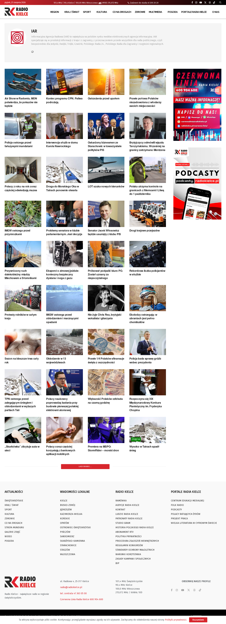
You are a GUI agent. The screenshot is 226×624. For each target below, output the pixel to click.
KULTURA (102, 11)
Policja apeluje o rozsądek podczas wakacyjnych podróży (62, 583)
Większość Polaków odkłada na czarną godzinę (105, 400)
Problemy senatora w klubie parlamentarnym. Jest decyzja (64, 232)
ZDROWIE (140, 11)
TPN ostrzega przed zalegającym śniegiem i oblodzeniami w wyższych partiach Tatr (20, 404)
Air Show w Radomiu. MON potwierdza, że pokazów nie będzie (21, 102)
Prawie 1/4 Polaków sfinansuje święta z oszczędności (106, 360)
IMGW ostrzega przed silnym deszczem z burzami (105, 497)
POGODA (173, 11)
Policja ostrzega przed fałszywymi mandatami (18, 144)
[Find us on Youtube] (201, 2)
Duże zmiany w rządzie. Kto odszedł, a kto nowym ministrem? (62, 539)
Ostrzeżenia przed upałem (103, 98)
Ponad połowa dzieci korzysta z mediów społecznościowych (106, 581)
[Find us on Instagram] (196, 2)
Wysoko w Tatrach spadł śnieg (144, 448)
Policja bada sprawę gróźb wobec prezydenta (145, 360)
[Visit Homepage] (17, 11)
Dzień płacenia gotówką (19, 495)
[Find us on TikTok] (214, 2)
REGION (54, 11)
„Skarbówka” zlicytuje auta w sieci (22, 448)
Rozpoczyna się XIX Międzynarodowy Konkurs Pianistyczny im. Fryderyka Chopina (145, 404)
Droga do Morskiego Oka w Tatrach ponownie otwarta (62, 188)
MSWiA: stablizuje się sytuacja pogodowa (106, 537)
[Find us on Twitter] (205, 2)
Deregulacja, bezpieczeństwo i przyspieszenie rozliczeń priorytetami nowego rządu (23, 539)
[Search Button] (220, 2)
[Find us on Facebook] (192, 2)
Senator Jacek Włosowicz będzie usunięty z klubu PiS (104, 232)
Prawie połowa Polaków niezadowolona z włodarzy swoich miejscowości (145, 102)
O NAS (215, 11)
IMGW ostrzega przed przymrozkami (17, 232)
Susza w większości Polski (21, 580)
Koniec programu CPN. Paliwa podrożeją (64, 100)
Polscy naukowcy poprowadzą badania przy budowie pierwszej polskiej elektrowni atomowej (62, 404)
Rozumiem (198, 620)
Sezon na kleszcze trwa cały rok (22, 360)
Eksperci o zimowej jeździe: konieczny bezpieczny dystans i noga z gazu (62, 274)
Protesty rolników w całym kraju (21, 316)
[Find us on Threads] (210, 2)
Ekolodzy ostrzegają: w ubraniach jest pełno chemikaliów (143, 318)
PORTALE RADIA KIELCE (194, 11)
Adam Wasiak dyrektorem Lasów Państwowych (61, 497)
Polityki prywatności (175, 619)
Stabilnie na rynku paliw (143, 495)
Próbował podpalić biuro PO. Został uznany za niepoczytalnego (105, 274)
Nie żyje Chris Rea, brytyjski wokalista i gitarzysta (104, 316)
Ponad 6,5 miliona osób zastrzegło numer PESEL (144, 581)
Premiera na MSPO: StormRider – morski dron (103, 448)
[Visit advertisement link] (197, 105)
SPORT (87, 11)
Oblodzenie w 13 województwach (56, 360)
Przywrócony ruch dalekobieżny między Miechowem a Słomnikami (20, 274)
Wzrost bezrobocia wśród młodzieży (144, 537)
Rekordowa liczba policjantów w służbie (147, 272)
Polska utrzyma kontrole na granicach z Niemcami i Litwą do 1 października (146, 190)
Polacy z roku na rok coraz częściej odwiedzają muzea (21, 188)
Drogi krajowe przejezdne (144, 230)
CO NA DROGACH (122, 11)
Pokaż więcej (85, 595)
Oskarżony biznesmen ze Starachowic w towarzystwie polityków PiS (105, 146)
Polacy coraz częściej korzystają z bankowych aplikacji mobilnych (60, 450)
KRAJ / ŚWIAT (72, 11)
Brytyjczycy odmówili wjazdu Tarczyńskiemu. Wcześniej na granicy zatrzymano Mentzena (147, 146)
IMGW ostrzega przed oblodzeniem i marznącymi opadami (62, 318)
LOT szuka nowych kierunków (106, 186)
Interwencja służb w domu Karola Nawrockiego (62, 144)
